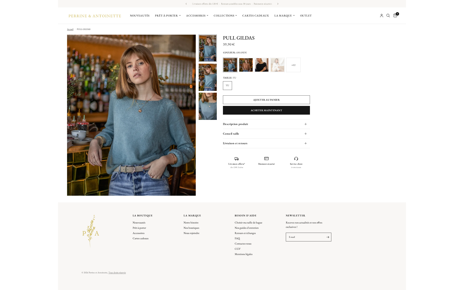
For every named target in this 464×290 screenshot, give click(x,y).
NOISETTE (246, 65)
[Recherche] (388, 15)
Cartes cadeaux (255, 15)
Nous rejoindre (191, 233)
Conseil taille (231, 133)
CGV (238, 248)
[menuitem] (139, 16)
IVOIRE (277, 65)
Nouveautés (140, 15)
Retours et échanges (245, 233)
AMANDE (230, 65)
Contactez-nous (243, 243)
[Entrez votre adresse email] (327, 237)
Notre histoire (191, 222)
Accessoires (196, 15)
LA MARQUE (192, 215)
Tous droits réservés (117, 272)
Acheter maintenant (266, 110)
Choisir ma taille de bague (248, 222)
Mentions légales (243, 254)
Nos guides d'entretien (247, 227)
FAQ (237, 238)
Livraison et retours (235, 143)
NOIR (261, 65)
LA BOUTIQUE (143, 215)
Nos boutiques (191, 227)
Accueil (70, 29)
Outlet (306, 15)
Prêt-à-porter (166, 15)
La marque (283, 15)
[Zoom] (188, 42)
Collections (224, 15)
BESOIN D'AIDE (245, 215)
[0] (394, 15)
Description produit (235, 124)
